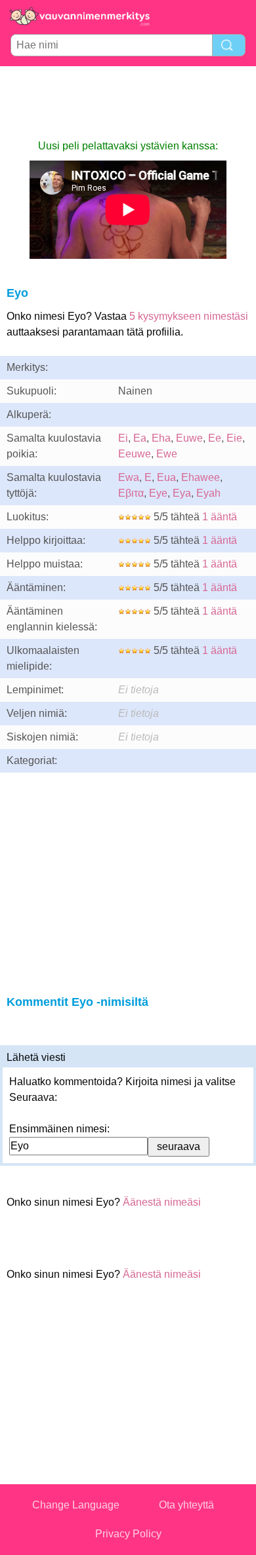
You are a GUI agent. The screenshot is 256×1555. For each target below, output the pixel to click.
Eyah (208, 493)
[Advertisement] (128, 102)
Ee (214, 438)
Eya (182, 493)
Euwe (189, 438)
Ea (139, 438)
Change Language (75, 1504)
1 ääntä (219, 516)
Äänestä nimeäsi (162, 1202)
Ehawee (200, 477)
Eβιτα (131, 493)
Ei (123, 438)
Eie (234, 438)
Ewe (166, 453)
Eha (161, 438)
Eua (166, 477)
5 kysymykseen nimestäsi (188, 316)
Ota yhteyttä (186, 1504)
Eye (158, 493)
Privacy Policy (128, 1533)
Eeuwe (134, 453)
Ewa (128, 477)
